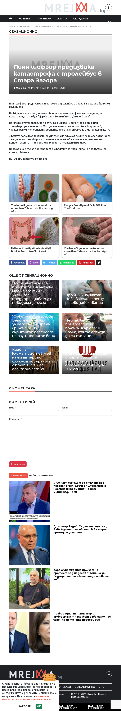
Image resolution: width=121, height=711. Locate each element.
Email (65, 408)
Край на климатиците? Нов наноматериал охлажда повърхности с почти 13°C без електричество (33, 359)
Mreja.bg (21, 88)
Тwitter (51, 262)
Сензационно (23, 31)
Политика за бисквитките (96, 707)
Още (15, 25)
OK (39, 706)
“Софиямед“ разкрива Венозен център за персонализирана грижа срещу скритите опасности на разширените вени (34, 326)
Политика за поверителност (67, 707)
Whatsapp (68, 262)
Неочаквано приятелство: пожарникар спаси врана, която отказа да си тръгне (85, 328)
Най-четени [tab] (18, 475)
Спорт (103, 687)
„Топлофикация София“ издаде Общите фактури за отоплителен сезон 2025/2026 (87, 361)
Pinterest (87, 262)
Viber (36, 262)
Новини (24, 18)
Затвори (24, 706)
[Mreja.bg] (36, 674)
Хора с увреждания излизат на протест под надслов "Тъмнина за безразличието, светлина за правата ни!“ (81, 574)
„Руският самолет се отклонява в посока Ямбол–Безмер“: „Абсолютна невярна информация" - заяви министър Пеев (79, 487)
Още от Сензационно (31, 275)
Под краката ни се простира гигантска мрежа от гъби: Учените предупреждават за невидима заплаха (32, 293)
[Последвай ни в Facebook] (108, 7)
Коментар (43, 18)
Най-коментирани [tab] (41, 475)
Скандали (80, 18)
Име (12, 408)
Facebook (19, 262)
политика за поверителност (36, 699)
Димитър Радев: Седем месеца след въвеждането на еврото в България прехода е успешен (80, 529)
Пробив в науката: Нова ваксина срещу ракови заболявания (84, 299)
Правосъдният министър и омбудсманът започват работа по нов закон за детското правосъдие (82, 616)
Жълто (62, 18)
